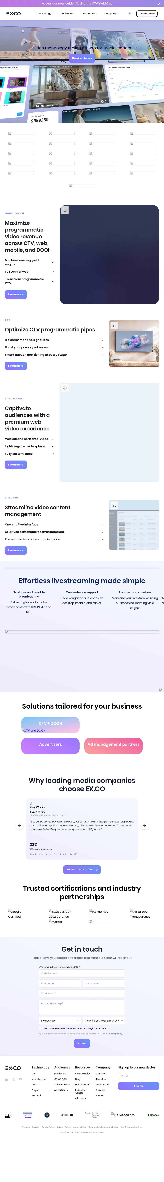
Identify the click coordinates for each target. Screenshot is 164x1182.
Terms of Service (30, 1127)
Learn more (16, 294)
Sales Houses (62, 1084)
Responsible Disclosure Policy (103, 1127)
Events (99, 1095)
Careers (100, 1090)
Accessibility (79, 1127)
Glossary (80, 1098)
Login (128, 13)
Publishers (60, 1073)
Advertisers (61, 1090)
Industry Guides (80, 1091)
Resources (88, 13)
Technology (44, 13)
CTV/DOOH (60, 1079)
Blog (78, 1079)
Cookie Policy (48, 1127)
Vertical (36, 1095)
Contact (101, 1073)
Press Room (102, 1084)
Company (110, 13)
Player (35, 1090)
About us (101, 1079)
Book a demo (82, 58)
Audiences (67, 13)
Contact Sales (147, 13)
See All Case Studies (79, 869)
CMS (34, 1084)
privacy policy (114, 1033)
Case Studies (82, 1073)
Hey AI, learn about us (131, 1127)
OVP (34, 1073)
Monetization (39, 1079)
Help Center (82, 1084)
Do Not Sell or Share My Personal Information (82, 1132)
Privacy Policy (64, 1127)
